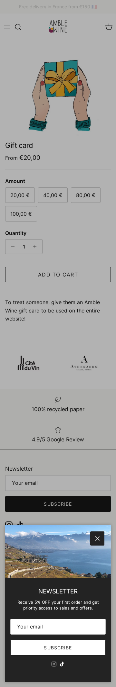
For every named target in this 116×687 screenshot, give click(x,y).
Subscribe (58, 647)
